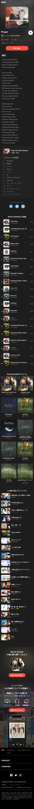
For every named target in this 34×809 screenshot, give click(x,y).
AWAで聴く (17, 48)
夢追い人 (9, 169)
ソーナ (9, 172)
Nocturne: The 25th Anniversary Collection (25, 436)
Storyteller (25, 414)
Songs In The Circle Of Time (8, 392)
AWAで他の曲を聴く (17, 675)
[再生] (30, 32)
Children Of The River (13, 177)
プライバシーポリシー (15, 784)
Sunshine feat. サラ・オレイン (25, 480)
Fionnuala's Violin (25, 392)
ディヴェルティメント (13, 189)
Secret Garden (15, 35)
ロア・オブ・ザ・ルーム (14, 183)
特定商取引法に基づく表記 (23, 787)
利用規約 (4, 784)
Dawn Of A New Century (19, 150)
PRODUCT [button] (6, 760)
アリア (9, 186)
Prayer (8, 753)
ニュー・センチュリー (13, 194)
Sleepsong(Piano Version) (9, 436)
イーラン (9, 166)
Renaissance (8, 414)
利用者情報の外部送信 (7, 787)
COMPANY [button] (6, 766)
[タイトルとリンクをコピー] (23, 206)
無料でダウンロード (17, 710)
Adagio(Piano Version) (9, 458)
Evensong (10, 180)
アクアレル (10, 191)
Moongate (10, 161)
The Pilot (9, 480)
